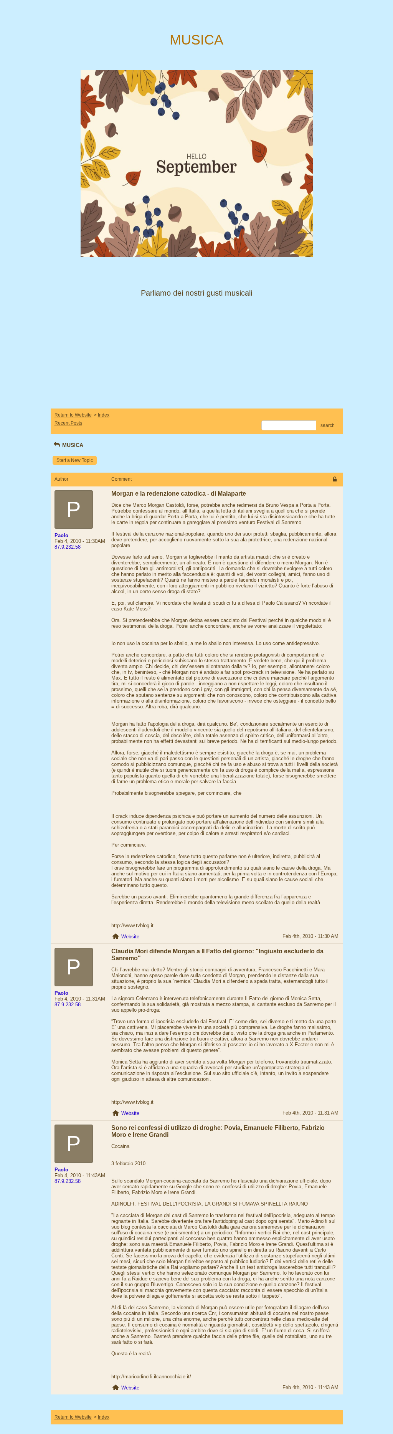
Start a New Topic (74, 460)
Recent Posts (68, 423)
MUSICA (72, 445)
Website (130, 936)
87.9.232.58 (67, 547)
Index (103, 415)
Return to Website (73, 415)
